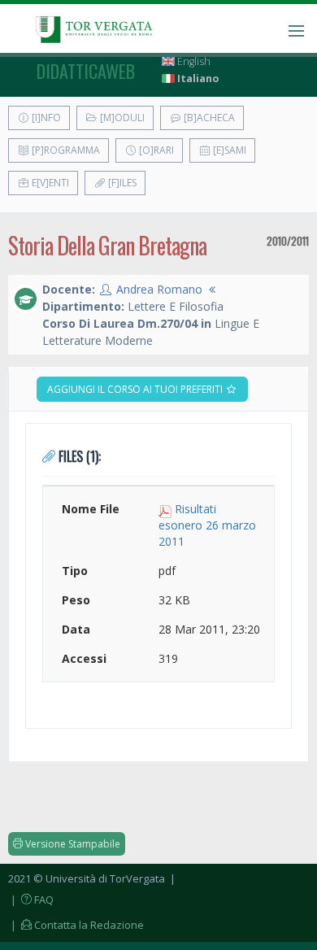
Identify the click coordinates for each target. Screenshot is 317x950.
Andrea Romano (159, 289)
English (193, 61)
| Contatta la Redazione (76, 924)
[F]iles (121, 183)
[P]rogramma (64, 150)
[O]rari (155, 150)
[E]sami (228, 150)
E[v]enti (49, 183)
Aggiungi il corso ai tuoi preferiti (136, 389)
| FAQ (31, 899)
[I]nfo (45, 117)
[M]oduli (121, 117)
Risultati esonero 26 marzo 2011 (207, 525)
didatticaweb (86, 71)
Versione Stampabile (71, 844)
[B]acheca (208, 117)
